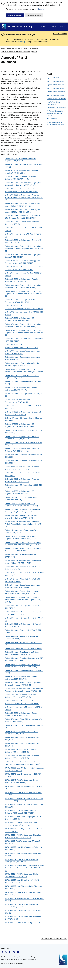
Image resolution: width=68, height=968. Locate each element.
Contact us (32, 960)
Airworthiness (33, 49)
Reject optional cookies (34, 15)
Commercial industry (13, 49)
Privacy (38, 957)
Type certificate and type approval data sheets (15, 51)
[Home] (3, 27)
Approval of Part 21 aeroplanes (56, 78)
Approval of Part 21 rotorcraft (56, 95)
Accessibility (13, 957)
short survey (20, 42)
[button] (60, 33)
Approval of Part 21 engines (55, 88)
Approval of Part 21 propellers (56, 92)
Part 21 (34, 51)
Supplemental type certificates (56, 107)
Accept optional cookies (14, 15)
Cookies (4, 957)
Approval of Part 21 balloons (56, 85)
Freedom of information (10, 960)
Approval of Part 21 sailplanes (56, 98)
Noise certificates (52, 119)
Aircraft (25, 49)
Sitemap (23, 960)
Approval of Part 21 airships (55, 81)
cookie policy (40, 9)
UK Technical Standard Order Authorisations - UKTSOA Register (56, 113)
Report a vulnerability (27, 957)
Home (3, 49)
